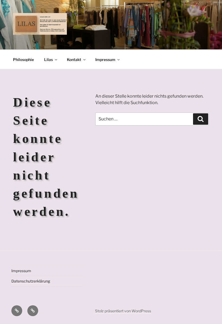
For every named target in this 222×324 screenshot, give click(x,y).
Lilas (48, 59)
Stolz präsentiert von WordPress (123, 311)
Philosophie (23, 59)
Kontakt (74, 59)
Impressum (105, 59)
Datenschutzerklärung (30, 281)
